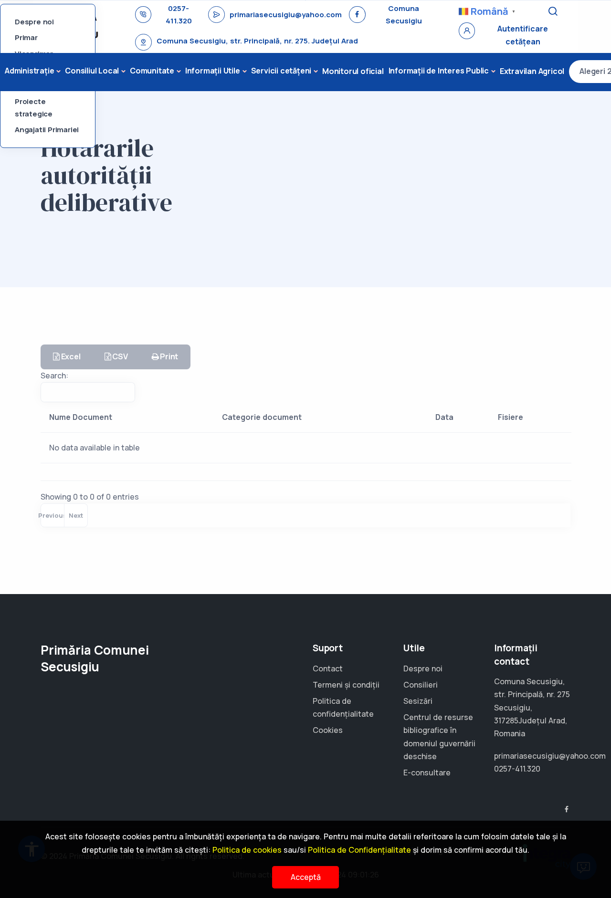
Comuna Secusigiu (404, 14)
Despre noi (34, 22)
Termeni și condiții (346, 684)
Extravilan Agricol (532, 71)
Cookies (328, 730)
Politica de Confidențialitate (359, 850)
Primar (26, 38)
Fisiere (510, 417)
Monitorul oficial (353, 71)
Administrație (29, 70)
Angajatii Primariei (47, 130)
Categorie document (262, 417)
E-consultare (427, 772)
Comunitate (152, 70)
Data (444, 417)
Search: (54, 375)
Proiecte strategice (34, 108)
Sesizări (417, 701)
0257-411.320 (179, 14)
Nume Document (80, 417)
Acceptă (306, 877)
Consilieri (420, 684)
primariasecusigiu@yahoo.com (286, 15)
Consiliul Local (92, 70)
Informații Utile (212, 70)
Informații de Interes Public (439, 70)
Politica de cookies (247, 850)
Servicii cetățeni (281, 70)
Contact (328, 668)
